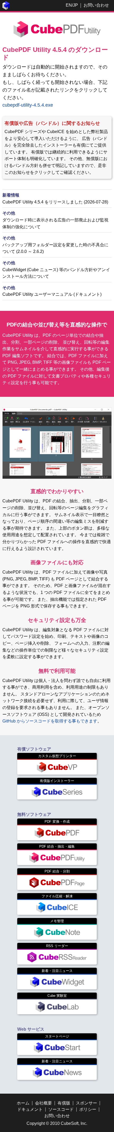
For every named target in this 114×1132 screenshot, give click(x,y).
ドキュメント (30, 1109)
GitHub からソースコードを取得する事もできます (49, 721)
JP (75, 5)
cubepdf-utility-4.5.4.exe (27, 105)
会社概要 (43, 1103)
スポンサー (86, 1103)
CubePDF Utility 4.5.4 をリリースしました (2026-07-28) (55, 202)
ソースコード (61, 1109)
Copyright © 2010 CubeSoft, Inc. (57, 1123)
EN (69, 5)
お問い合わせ (96, 5)
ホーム (23, 1103)
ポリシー (87, 1109)
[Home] (6, 8)
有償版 (64, 1103)
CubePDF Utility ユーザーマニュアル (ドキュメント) (52, 294)
